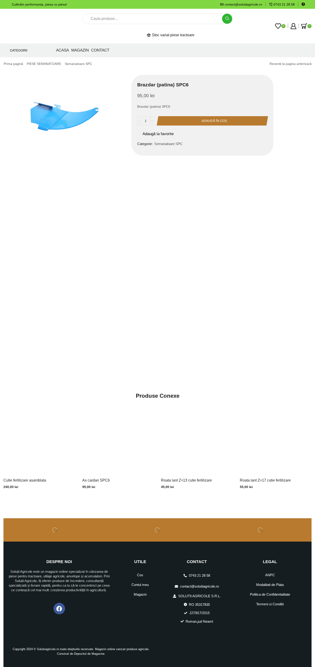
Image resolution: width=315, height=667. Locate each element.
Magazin (80, 50)
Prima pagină (13, 64)
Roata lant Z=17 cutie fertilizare (265, 480)
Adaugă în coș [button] (39, 440)
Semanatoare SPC (78, 64)
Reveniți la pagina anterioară (291, 64)
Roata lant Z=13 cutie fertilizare (186, 480)
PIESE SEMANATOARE (44, 64)
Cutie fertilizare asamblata (24, 480)
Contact (100, 50)
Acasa (62, 50)
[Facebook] (303, 4)
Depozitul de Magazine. (89, 653)
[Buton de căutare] (227, 19)
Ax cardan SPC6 (96, 480)
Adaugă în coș (214, 121)
